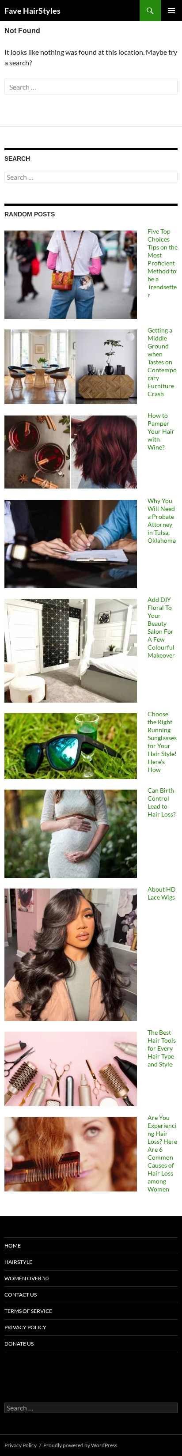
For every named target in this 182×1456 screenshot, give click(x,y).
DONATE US (19, 1343)
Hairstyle (18, 1262)
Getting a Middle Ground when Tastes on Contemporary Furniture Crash (162, 361)
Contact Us (20, 1294)
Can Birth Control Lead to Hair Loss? (162, 802)
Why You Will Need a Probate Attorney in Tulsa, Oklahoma (162, 520)
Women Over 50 (26, 1278)
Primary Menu (171, 10)
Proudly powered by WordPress (80, 1445)
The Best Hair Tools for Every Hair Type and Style (162, 1048)
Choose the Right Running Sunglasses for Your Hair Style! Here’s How (162, 741)
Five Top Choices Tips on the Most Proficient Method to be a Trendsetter (163, 263)
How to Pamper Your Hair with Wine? (161, 431)
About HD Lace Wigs (162, 893)
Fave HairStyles (32, 10)
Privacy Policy (25, 1327)
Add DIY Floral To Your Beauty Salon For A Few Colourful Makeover (161, 627)
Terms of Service (28, 1311)
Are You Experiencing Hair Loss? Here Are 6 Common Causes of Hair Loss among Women (162, 1153)
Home (12, 1245)
